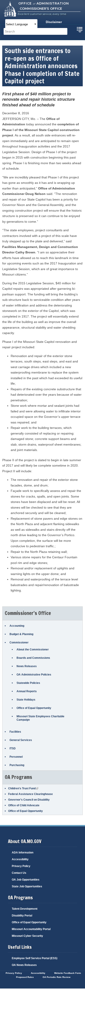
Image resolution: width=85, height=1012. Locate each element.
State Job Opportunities (27, 886)
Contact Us (19, 872)
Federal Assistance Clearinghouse (30, 794)
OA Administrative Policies (34, 674)
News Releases (27, 666)
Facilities (15, 731)
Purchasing (17, 765)
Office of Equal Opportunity (34, 708)
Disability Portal (22, 915)
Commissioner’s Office (41, 9)
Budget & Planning (21, 634)
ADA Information (22, 852)
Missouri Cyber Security (27, 935)
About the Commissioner (33, 649)
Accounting (17, 625)
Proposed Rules (25, 977)
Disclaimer (54, 22)
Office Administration (43, 3)
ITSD (13, 748)
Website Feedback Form (67, 973)
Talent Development (24, 908)
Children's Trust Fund (23, 788)
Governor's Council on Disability (29, 799)
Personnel (16, 756)
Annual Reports (27, 691)
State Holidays (26, 699)
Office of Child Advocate (23, 805)
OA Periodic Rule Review (56, 977)
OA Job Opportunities (25, 879)
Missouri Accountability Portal (31, 929)
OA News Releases (24, 965)
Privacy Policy (21, 866)
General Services (21, 740)
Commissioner (19, 642)
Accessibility (20, 859)
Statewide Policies (28, 683)
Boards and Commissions (33, 657)
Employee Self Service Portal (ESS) (34, 958)
